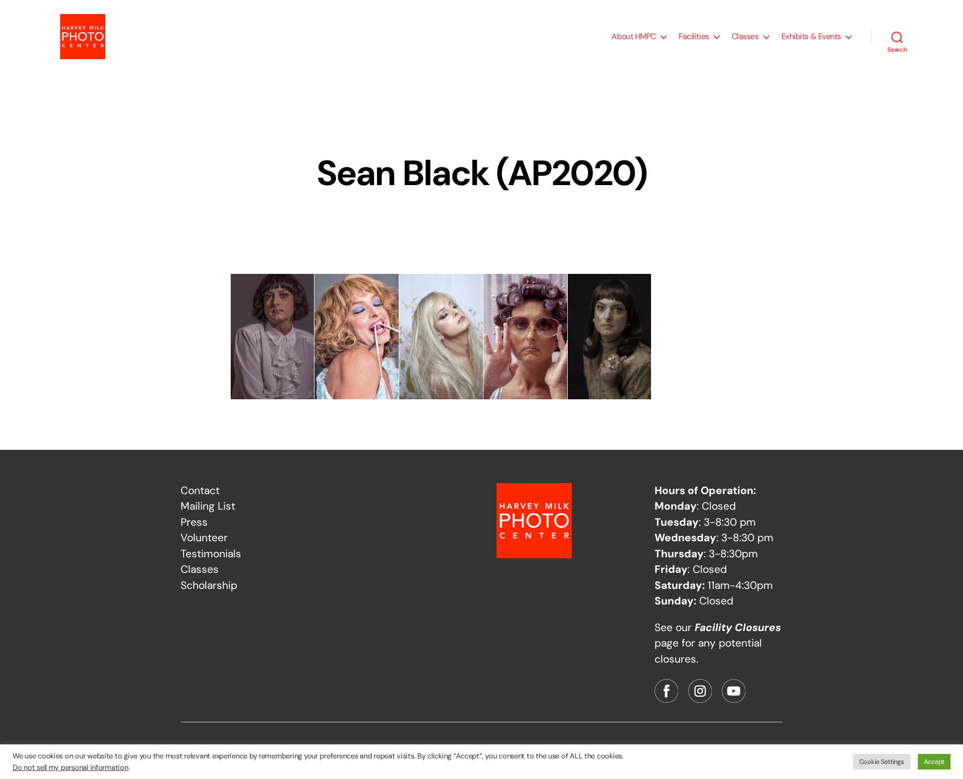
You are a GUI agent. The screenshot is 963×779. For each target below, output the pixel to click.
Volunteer (204, 538)
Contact (200, 491)
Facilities (694, 36)
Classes (745, 36)
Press (194, 522)
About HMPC (633, 36)
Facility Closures (738, 627)
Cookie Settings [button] (881, 761)
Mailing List (208, 506)
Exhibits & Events (811, 36)
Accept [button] (934, 761)
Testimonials (211, 554)
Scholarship (209, 585)
